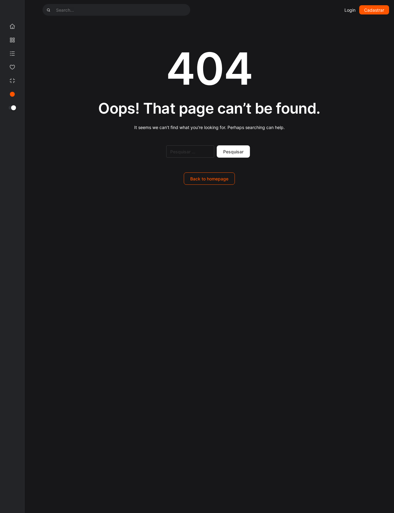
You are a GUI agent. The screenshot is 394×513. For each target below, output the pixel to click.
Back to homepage (209, 178)
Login (350, 10)
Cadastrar (374, 10)
